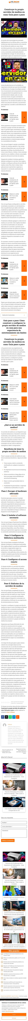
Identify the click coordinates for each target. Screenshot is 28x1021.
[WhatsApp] (10, 717)
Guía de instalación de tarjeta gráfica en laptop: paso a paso (7, 751)
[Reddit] (17, 717)
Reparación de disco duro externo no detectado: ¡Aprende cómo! (21, 751)
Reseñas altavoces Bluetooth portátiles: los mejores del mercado (14, 962)
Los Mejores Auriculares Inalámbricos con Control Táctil (14, 954)
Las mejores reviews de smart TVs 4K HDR (14, 990)
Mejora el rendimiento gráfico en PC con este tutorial (14, 958)
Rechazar (14, 1018)
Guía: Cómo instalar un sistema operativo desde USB (15, 978)
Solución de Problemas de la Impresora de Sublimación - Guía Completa (14, 966)
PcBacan (10, 724)
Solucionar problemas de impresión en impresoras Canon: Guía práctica (13, 982)
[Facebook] (2, 717)
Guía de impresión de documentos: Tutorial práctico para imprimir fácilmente (14, 986)
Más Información (10, 1011)
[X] (6, 717)
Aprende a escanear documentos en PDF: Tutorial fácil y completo (13, 974)
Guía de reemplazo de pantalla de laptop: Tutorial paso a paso (13, 970)
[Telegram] (14, 717)
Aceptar (14, 1014)
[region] (14, 1010)
